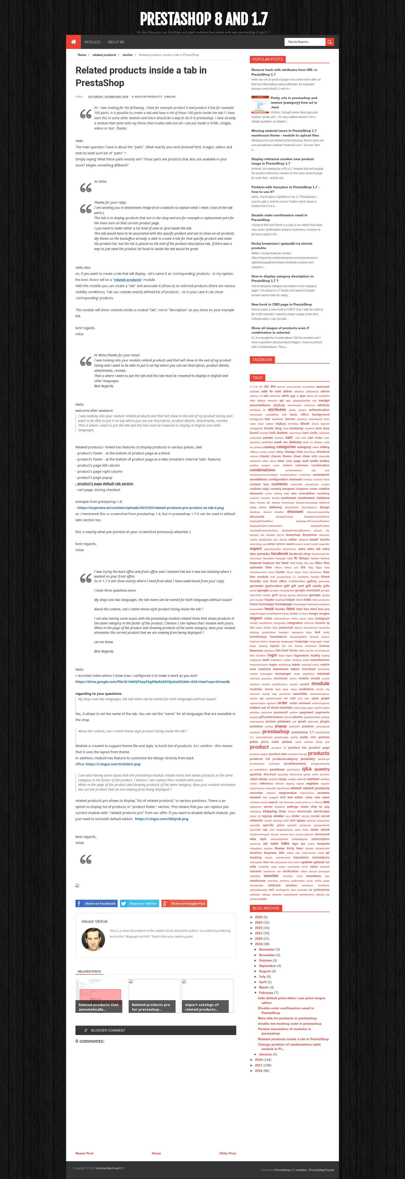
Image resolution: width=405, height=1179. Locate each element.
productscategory (285, 759)
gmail (253, 590)
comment (305, 474)
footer (280, 572)
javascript (286, 627)
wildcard (274, 885)
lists (252, 655)
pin (294, 721)
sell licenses (286, 802)
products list (260, 759)
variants (255, 871)
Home (156, 1153)
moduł (304, 684)
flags (319, 567)
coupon (288, 488)
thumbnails (322, 848)
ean (275, 539)
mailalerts (276, 660)
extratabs (263, 554)
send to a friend (312, 802)
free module (259, 576)
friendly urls (259, 581)
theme (280, 848)
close (273, 461)
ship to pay (320, 806)
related (295, 788)
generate (324, 581)
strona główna (304, 834)
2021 (259, 933)
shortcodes (321, 811)
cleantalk (324, 456)
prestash (255, 732)
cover (313, 488)
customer (288, 498)
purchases (293, 769)
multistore (306, 689)
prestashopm (264, 737)
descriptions (309, 507)
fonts (271, 572)
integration (295, 623)
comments (321, 474)
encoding (256, 544)
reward (255, 797)
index (268, 618)
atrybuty (279, 405)
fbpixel (315, 558)
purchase (277, 769)
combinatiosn (288, 474)
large (326, 641)
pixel (302, 721)
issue (259, 627)
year (293, 889)
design (325, 507)
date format (257, 502)
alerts (310, 395)
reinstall (271, 788)
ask (314, 400)
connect (295, 479)
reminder (256, 793)
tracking (256, 857)
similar (170, 96)
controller (297, 484)
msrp (294, 689)
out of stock (269, 707)
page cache (314, 707)
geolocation (273, 586)
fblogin (304, 558)
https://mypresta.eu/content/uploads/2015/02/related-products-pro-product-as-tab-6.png (151, 507)
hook (269, 609)
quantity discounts (290, 774)
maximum (280, 669)
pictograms (257, 721)
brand (254, 433)
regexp (290, 783)
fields (299, 563)
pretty (294, 737)
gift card (297, 586)
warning (273, 880)
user (274, 866)
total (321, 852)
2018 (259, 1059)
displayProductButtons (296, 530)
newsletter (300, 694)
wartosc (284, 880)
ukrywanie (280, 862)
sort (292, 820)
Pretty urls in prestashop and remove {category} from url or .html (294, 102)
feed (285, 563)
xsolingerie (282, 889)
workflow (324, 885)
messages (266, 673)
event (290, 544)
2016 (259, 1070)
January (266, 1054)
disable (279, 512)
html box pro (320, 609)
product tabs (278, 754)
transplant (256, 862)
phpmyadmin (312, 717)
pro (327, 742)
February (266, 993)
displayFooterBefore (317, 516)
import (256, 618)
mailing (296, 660)
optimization (258, 703)
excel (307, 544)
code (314, 461)
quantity (322, 769)
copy (265, 488)
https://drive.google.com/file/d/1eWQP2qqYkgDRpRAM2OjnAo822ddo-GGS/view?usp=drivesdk (152, 681)
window (291, 885)
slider (296, 816)
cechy (263, 451)
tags (295, 843)
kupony (254, 641)
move (269, 689)
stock (325, 829)
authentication (319, 410)
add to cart (271, 391)
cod (305, 461)
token (290, 852)
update (306, 862)
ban (267, 419)
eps (264, 544)
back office (299, 414)
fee (278, 563)
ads (266, 396)
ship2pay (255, 811)
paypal (254, 717)
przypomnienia (320, 763)
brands (264, 432)
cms (281, 461)
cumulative (307, 493)
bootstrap (297, 428)
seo (326, 802)
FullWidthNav (297, 581)
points (269, 726)
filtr (303, 567)
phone (288, 717)
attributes (277, 409)
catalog (269, 447)
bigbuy (281, 423)
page (303, 707)
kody (326, 632)
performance (274, 717)
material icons (310, 664)
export (256, 548)
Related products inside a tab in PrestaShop (293, 1039)
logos (288, 655)
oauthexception (320, 694)
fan (328, 554)
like (278, 650)
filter (269, 567)
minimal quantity (261, 678)
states (314, 829)
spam (301, 820)
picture (271, 721)
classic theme (281, 456)
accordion (309, 386)
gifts (326, 586)
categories (286, 447)
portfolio (294, 726)
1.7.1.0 (254, 386)
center (271, 451)
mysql (266, 694)
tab (265, 843)
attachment (295, 405)
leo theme (296, 646)
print (298, 742)
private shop (313, 742)
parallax (254, 712)
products (319, 753)
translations (321, 857)
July (263, 976)
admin (325, 391)
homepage (283, 604)
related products (148, 96)
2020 (259, 938)
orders (255, 707)
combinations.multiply (264, 474)
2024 (259, 922)
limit (285, 650)
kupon (326, 636)
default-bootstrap (307, 502)
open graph (320, 698)
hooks (280, 609)
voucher (271, 875)
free (326, 572)
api (281, 400)
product (259, 747)
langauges (287, 641)
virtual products (319, 871)
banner (290, 419)
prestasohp (281, 737)
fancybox (269, 558)
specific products (299, 825)
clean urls (309, 456)
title (281, 853)
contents (279, 484)
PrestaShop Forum (321, 1170)
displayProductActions (264, 530)
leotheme (311, 646)
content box (259, 484)
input (303, 618)
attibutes (309, 405)
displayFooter (284, 516)
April (263, 982)
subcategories (279, 839)
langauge (274, 641)
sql (265, 829)
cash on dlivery (312, 442)
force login (294, 572)
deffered (324, 502)
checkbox (309, 451)
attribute (324, 405)
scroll (263, 802)
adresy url (256, 395)
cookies (255, 488)
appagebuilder (302, 400)
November (267, 955)
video (303, 871)
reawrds (302, 779)
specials (255, 825)
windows (307, 885)
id (300, 613)
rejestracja (283, 788)
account (323, 386)
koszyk (314, 636)
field (292, 563)
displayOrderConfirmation (266, 525)
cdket (315, 447)
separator (256, 806)
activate (254, 391)
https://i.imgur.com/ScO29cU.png (113, 764)
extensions (289, 549)
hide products (321, 599)
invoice (320, 623)
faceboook (318, 554)
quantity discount (263, 774)
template (323, 843)
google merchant (307, 590)
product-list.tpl (298, 754)
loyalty (315, 655)
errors (280, 544)
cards (314, 433)
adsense (275, 395)
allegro (261, 400)
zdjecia (320, 894)
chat (299, 451)
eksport (303, 539)
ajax (303, 396)
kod (317, 632)
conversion (312, 484)
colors (287, 465)
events (299, 544)
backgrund (256, 419)
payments (322, 712)
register (312, 783)
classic (265, 456)
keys (309, 632)
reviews (323, 793)
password (281, 712)
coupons (302, 488)
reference (266, 783)
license (324, 646)
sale (317, 797)
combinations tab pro (307, 470)
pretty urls (308, 737)
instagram (322, 618)
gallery (312, 581)
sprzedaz (255, 829)
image (313, 613)
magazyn (255, 660)
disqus (318, 530)
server (268, 806)
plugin (325, 721)
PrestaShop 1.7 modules (290, 1170)
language (301, 641)
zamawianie (290, 894)
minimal (323, 673)
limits (293, 650)
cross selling (273, 493)
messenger (283, 673)
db (268, 502)
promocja (324, 759)
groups (315, 595)
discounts (257, 516)
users (282, 866)
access (281, 386)
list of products (320, 650)
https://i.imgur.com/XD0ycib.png (161, 819)
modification (279, 684)
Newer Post (84, 1153)
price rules (270, 742)
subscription (320, 839)
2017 (259, 1065)
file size (309, 563)
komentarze (278, 636)
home (254, 604)
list (307, 650)
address (299, 391)
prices (287, 742)
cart (289, 437)
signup (267, 816)
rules (308, 797)
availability (272, 414)
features (268, 563)
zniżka (254, 899)
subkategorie (300, 839)
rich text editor (291, 797)
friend (325, 576)
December (267, 949)
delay (253, 507)
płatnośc (313, 721)
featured (256, 563)
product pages (259, 754)
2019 (259, 944)
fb (295, 558)
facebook (279, 553)
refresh (279, 783)
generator (257, 586)
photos (298, 717)
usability (263, 866)
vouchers (313, 876)
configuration (278, 479)
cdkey (325, 447)
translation (301, 857)
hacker (259, 599)
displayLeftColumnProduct (313, 521)
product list (297, 747)
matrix (325, 664)
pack (297, 707)
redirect (313, 779)
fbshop (325, 558)
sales (326, 797)
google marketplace (282, 590)
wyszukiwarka (258, 889)
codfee (254, 465)
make (306, 660)
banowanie (315, 419)
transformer (283, 857)
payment (307, 712)
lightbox (269, 650)
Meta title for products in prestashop (287, 1018)
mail (265, 660)
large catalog (259, 646)
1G (260, 386)
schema (254, 802)
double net (257, 535)
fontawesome (258, 572)
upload (318, 862)
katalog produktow (263, 632)
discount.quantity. (318, 512)
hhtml (299, 599)
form (305, 572)
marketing (284, 664)
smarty (305, 816)
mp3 (278, 689)
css (286, 493)
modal (315, 678)
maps (273, 664)
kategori (284, 632)
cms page (293, 461)
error (271, 544)
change (290, 451)
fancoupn (256, 558)
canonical (295, 432)
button (282, 433)
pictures (284, 721)
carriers (279, 437)
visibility (255, 876)
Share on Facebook (100, 903)
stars (298, 829)
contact (307, 479)
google (263, 590)
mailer (287, 660)
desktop (255, 512)
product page (319, 747)
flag (310, 567)
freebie (315, 576)
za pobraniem (319, 890)
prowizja (274, 763)
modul (294, 684)
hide (307, 599)
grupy (326, 595)
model (266, 684)
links (302, 650)
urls (253, 866)
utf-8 (305, 866)
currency (323, 493)
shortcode (304, 811)
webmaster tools (302, 880)
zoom (263, 899)
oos (300, 698)
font (327, 567)
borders (310, 428)
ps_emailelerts (259, 769)
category (304, 447)
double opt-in (275, 535)
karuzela (324, 627)
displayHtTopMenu (261, 521)
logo (281, 655)
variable (325, 866)
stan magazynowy (281, 829)
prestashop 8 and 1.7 (204, 19)
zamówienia (306, 894)
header (269, 599)
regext (300, 783)
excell (314, 544)
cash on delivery (288, 442)
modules (256, 689)
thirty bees (295, 848)
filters (278, 567)
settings (292, 806)
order (283, 703)
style (263, 839)
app (288, 400)
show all (255, 816)
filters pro (291, 567)
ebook (283, 539)
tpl (328, 853)
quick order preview (317, 774)
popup (281, 726)
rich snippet (270, 797)
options (271, 703)
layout (274, 646)
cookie (325, 484)
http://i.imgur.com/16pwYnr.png (269, 613)
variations (269, 871)
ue (272, 862)
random (273, 779)
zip (328, 894)
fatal (290, 558)
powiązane (323, 726)
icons (294, 613)
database (323, 498)
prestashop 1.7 (303, 732)
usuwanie (294, 866)
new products (281, 694)
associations (260, 405)
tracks (269, 857)
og (261, 698)
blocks (269, 428)
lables (263, 641)
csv (294, 493)
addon (287, 391)
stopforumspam (260, 834)
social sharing (273, 820)
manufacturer (320, 660)
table (274, 843)
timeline (256, 853)
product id (279, 747)
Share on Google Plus (188, 903)
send (298, 802)
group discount (298, 595)
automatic (256, 414)
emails (325, 539)
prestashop (275, 731)
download (293, 535)
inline (294, 618)
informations (282, 618)
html (290, 609)
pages (326, 707)
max (253, 669)
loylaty (325, 655)
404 (272, 386)
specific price (273, 825)
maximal (264, 669)
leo (284, 646)
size (287, 816)
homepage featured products (311, 604)
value (314, 866)
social (315, 816)
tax (303, 843)
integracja (280, 623)
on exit (289, 698)
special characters (318, 820)
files (318, 563)
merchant (308, 669)
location (261, 655)
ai (297, 395)
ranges (292, 779)
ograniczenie (274, 698)
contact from (321, 479)
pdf (261, 717)
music (320, 689)
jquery (298, 627)
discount (295, 511)
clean (297, 456)
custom (254, 498)
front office (278, 581)
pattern (293, 712)
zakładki (255, 894)
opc (306, 698)
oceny (253, 698)
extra (301, 549)
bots (319, 428)
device (267, 512)
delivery (275, 507)
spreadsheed (322, 825)
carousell (255, 437)
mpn (285, 689)
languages (316, 641)
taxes (311, 843)
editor (293, 539)
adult (285, 396)
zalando (277, 894)
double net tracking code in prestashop (290, 1023)
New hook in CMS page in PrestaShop (281, 304)
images (324, 613)
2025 (259, 917)
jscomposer (311, 627)
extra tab (314, 549)
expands (324, 544)
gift (286, 586)
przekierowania (295, 763)
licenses (256, 650)
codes (325, 461)
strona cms (287, 834)
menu (295, 669)
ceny (279, 451)
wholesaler (256, 885)
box (326, 428)
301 (266, 386)
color (276, 465)
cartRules (267, 442)
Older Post (227, 1153)
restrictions (307, 793)
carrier (268, 437)
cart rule (300, 437)
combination (320, 465)
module (320, 683)
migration (309, 673)
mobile (304, 678)
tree (266, 862)
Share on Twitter (143, 903)
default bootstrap (283, 502)
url (328, 862)
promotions (257, 763)
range (282, 779)
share (304, 806)
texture (268, 848)
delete (262, 507)
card (305, 433)
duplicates (265, 539)
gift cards (314, 586)
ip (328, 623)
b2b (284, 414)
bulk (272, 433)
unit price (294, 862)
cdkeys (254, 451)
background (321, 414)
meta (297, 673)
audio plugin (297, 410)
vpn (327, 876)
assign (324, 400)
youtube (302, 889)
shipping (270, 811)
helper (290, 599)
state (305, 829)
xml (271, 890)
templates (256, 848)
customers (306, 498)
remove (271, 793)
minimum (281, 678)
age (292, 396)
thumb (309, 848)
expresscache (272, 549)
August (265, 971)
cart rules (315, 437)
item (275, 627)
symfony (255, 843)
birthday (293, 423)
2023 (259, 928)
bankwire (277, 419)
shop (282, 811)
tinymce (270, 853)
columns (301, 465)
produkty (308, 759)
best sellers (266, 423)
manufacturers (259, 664)
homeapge (266, 604)
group (283, 595)
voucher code (292, 876)
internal (309, 623)
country (275, 488)
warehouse (258, 880)
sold (286, 820)
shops (292, 811)
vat (279, 871)
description (292, 507)
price (254, 742)
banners (302, 419)
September (268, 966)
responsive (288, 793)
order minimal (300, 703)
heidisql (280, 599)
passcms (266, 712)
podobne (256, 726)
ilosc (305, 613)
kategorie (297, 632)
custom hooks (270, 498)
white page (322, 880)
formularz (316, 572)
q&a (306, 769)
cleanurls (255, 461)
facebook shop (300, 554)
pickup (325, 717)
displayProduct (320, 525)
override (285, 707)
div (328, 530)
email (314, 539)
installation (265, 623)
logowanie (301, 655)
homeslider (257, 609)
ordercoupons (321, 703)
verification (290, 871)
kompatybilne (298, 636)
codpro (265, 465)
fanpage (281, 558)
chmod (254, 456)
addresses (312, 391)
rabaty (262, 779)
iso (252, 627)
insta (311, 618)
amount (272, 400)
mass (296, 664)
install (253, 623)
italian (267, 627)
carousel (324, 432)
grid (275, 595)
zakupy (266, 894)
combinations (262, 470)
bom (286, 428)
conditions (258, 479)
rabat (253, 779)
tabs (285, 843)
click (265, 461)
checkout (323, 451)
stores (275, 834)
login (272, 655)
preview (324, 737)
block (304, 423)
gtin (252, 599)
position (308, 726)
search (273, 802)
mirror (293, 678)
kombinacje (258, 636)
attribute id (257, 410)
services (280, 806)
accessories (294, 386)
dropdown (309, 535)
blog (278, 428)
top (298, 852)
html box (302, 609)
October (266, 960)
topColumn (309, 852)
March (264, 987)
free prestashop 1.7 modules (289, 576)
